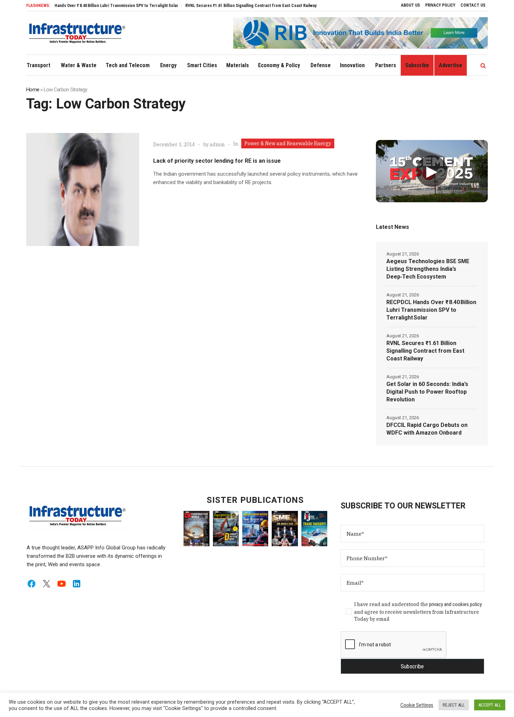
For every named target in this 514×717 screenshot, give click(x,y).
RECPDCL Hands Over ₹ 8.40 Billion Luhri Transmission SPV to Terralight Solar (92, 5)
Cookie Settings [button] (416, 705)
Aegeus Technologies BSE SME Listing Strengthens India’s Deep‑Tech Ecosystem (427, 269)
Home (32, 89)
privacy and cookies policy (455, 604)
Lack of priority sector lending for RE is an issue (217, 160)
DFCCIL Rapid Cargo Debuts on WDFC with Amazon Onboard (426, 429)
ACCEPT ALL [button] (489, 705)
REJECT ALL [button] (454, 705)
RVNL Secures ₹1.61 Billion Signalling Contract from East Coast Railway (236, 5)
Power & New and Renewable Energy (287, 143)
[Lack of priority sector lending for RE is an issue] (82, 189)
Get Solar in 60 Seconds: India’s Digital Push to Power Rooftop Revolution (427, 392)
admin (217, 144)
